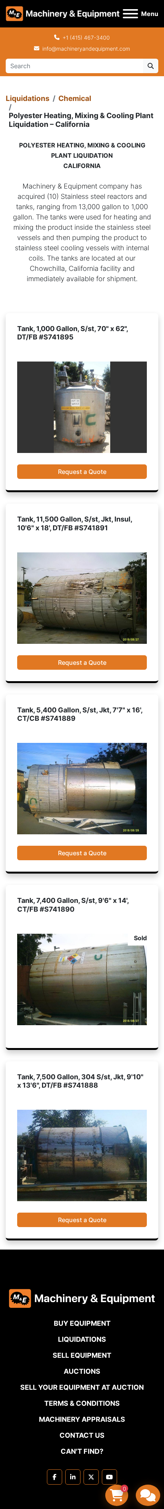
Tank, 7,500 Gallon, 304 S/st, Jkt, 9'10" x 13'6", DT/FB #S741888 (80, 1081)
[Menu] (130, 13)
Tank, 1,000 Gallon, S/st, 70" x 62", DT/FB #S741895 (72, 333)
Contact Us (82, 1435)
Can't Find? (82, 1451)
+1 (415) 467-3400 (86, 37)
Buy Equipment (82, 1323)
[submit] (150, 66)
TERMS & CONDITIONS (82, 1403)
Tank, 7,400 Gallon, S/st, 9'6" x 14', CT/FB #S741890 (73, 904)
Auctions (82, 1371)
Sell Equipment (82, 1355)
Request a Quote (82, 471)
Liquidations (28, 98)
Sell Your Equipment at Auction (82, 1387)
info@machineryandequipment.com (86, 48)
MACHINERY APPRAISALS (82, 1419)
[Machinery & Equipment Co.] (82, 1298)
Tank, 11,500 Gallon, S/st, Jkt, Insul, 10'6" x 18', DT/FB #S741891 (74, 523)
